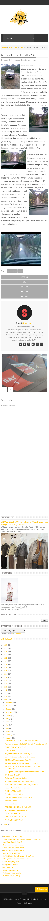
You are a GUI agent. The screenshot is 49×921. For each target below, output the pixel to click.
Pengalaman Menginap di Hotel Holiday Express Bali (22, 839)
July (7, 719)
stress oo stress (11, 804)
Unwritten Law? (10, 750)
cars (21, 47)
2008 (6, 825)
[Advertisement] (24, 487)
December (9, 703)
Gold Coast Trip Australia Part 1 (14, 848)
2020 (6, 664)
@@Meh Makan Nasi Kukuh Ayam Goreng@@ (22, 763)
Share (25, 282)
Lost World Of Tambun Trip (12, 836)
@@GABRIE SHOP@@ (14, 820)
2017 (6, 674)
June (8, 722)
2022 (6, 658)
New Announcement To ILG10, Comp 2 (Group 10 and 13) (26, 744)
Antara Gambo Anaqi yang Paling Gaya (19, 781)
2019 (6, 668)
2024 (6, 651)
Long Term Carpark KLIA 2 (12, 842)
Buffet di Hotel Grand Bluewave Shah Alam (18, 856)
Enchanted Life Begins (28, 899)
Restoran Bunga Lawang (11, 876)
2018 (6, 671)
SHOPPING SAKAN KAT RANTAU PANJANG (22, 741)
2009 (6, 700)
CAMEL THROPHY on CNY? (15, 747)
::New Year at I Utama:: (13, 813)
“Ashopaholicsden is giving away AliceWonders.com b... (25, 772)
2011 (6, 693)
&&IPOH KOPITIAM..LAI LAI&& (17, 817)
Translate (18, 634)
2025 (6, 648)
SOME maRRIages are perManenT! (18, 760)
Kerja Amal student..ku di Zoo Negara (18, 754)
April (7, 728)
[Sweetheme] (20, 344)
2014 (6, 684)
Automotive (13, 47)
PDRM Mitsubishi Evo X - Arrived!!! (18, 807)
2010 (6, 697)
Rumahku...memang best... (15, 794)
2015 (6, 680)
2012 (6, 690)
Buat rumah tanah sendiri (12, 873)
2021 (6, 661)
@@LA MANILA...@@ (13, 791)
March (8, 731)
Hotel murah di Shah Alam (12, 853)
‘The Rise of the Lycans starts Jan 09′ (19, 797)
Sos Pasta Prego (9, 867)
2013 (6, 687)
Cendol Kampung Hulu (11, 862)
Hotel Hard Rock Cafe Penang (13, 845)
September (10, 712)
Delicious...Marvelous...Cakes (16, 778)
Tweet (25, 277)
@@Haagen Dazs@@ (13, 775)
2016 (6, 677)
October (9, 709)
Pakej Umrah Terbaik (10, 865)
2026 (6, 645)
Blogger (29, 903)
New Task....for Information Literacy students (21, 785)
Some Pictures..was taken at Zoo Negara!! (20, 757)
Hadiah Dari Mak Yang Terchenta (17, 788)
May (7, 725)
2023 (6, 655)
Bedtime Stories (11, 801)
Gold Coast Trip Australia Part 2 (14, 850)
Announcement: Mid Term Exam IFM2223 (20, 810)
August (8, 715)
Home (4, 47)
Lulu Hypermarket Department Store (16, 859)
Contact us (42, 889)
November (9, 706)
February (9, 735)
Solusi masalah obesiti (11, 870)
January (9, 738)
